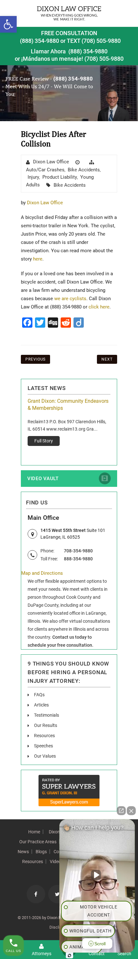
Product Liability (59, 177)
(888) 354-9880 (39, 40)
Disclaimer (59, 927)
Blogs (41, 851)
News (23, 851)
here (37, 259)
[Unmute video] (97, 875)
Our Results (45, 725)
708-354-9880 (78, 550)
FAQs (39, 694)
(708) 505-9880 (104, 58)
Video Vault (43, 478)
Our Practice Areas (37, 841)
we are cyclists (70, 298)
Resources (44, 735)
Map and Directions (42, 573)
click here (99, 307)
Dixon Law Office (51, 162)
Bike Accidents (84, 170)
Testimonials (46, 715)
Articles (41, 704)
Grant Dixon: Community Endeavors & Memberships (68, 404)
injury (33, 177)
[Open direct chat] (121, 810)
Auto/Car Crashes (45, 170)
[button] (8, 24)
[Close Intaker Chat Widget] (131, 810)
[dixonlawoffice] (69, 13)
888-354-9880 (78, 558)
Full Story (43, 440)
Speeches (43, 745)
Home (34, 832)
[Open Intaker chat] (69, 955)
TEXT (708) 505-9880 (94, 40)
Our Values (45, 756)
